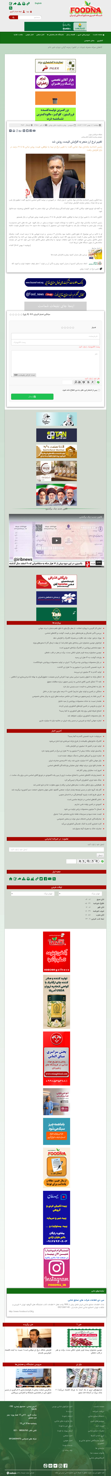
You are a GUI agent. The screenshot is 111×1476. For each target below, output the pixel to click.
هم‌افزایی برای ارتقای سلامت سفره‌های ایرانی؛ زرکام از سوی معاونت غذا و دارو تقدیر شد (67, 785)
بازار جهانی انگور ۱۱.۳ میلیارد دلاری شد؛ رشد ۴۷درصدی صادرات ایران (75, 760)
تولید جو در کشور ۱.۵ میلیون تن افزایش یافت (83, 746)
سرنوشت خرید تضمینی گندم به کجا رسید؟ (84, 736)
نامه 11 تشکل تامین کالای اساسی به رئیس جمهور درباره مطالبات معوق (74, 681)
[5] (73, 327)
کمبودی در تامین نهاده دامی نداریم (88, 804)
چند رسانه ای (67, 1450)
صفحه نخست (98, 1406)
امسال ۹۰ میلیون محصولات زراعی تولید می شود (82, 809)
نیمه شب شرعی (97, 918)
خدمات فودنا (67, 1445)
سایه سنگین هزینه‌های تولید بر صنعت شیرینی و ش (80, 47)
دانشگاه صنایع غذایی (96, 1416)
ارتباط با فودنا (67, 1416)
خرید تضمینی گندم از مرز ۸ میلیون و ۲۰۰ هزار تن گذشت (79, 667)
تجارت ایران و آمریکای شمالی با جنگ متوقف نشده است (79, 755)
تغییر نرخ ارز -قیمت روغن (89, 268)
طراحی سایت (29, 1473)
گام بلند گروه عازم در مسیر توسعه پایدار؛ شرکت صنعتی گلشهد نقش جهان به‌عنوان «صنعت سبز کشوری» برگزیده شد (56, 789)
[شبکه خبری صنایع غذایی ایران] (85, 9)
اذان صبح (100, 899)
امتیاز (94, 327)
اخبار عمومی (67, 1440)
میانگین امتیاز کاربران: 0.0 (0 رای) (36, 314)
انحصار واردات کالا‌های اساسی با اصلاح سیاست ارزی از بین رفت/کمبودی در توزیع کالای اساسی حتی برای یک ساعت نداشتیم (55, 775)
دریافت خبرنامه (98, 1411)
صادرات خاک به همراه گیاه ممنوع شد (86, 828)
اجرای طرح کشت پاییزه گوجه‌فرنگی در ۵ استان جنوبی (80, 794)
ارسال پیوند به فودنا (64, 1430)
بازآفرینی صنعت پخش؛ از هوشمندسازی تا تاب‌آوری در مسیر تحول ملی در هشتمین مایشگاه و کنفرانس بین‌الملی (28, 1391)
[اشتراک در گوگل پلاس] (20, 129)
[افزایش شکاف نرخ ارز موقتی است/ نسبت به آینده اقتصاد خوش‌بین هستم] (28, 1338)
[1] (62, 327)
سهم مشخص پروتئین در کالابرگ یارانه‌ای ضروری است (80, 647)
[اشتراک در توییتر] (27, 129)
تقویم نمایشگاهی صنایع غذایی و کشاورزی (91, 1442)
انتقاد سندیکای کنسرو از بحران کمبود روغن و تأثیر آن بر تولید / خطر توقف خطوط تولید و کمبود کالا (49, 263)
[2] (65, 327)
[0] (10, 314)
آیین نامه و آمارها (97, 1435)
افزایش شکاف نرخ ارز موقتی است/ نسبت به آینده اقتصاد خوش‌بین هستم (28, 1351)
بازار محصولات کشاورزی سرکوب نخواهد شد (84, 715)
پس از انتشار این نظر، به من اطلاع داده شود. (79, 390)
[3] (67, 327)
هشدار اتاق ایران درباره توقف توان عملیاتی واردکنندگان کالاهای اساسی (74, 765)
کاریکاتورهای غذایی (96, 1458)
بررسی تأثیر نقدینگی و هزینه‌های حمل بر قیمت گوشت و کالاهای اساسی (73, 633)
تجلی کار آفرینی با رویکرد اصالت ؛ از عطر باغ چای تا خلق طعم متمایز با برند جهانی (69, 628)
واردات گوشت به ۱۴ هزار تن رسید (88, 657)
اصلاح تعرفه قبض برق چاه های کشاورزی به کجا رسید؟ (80, 711)
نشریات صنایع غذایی (96, 1430)
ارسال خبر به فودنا (65, 1426)
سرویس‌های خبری (97, 1421)
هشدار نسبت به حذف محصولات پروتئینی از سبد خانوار (79, 701)
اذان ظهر (100, 907)
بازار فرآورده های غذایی (63, 1421)
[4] (70, 327)
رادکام (19, 1473)
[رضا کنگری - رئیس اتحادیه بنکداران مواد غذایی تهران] (55, 175)
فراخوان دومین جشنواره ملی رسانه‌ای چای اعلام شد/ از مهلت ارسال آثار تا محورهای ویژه (67, 643)
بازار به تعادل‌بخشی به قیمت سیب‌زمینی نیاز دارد (82, 686)
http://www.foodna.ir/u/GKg (21, 1311)
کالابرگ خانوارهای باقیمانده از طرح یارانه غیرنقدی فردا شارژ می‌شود (75, 741)
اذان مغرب (100, 914)
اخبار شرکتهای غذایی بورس (62, 1406)
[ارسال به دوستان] (34, 129)
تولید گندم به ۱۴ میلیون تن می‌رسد (87, 672)
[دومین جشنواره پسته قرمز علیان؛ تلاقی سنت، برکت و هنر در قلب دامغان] (79, 1338)
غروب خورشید (98, 911)
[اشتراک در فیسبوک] (30, 129)
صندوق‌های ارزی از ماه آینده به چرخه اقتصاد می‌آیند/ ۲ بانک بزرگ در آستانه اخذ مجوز (79, 1391)
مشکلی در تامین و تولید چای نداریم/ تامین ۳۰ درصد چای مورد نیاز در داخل (72, 691)
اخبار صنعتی (67, 1435)
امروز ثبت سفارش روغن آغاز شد (88, 770)
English (38, 3)
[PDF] (17, 129)
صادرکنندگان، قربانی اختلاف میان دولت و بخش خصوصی (79, 819)
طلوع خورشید (98, 903)
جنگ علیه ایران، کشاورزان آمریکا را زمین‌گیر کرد (83, 780)
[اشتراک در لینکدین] (23, 129)
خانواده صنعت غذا (97, 1453)
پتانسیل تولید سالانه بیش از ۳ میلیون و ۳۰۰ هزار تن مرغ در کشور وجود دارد (71, 751)
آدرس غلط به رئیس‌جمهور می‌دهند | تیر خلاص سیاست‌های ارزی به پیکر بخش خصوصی (66, 696)
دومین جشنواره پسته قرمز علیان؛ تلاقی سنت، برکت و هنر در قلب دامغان (73, 652)
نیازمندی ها (99, 1448)
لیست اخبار (100, 1426)
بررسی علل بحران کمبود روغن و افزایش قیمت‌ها (69, 254)
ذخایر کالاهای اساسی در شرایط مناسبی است (84, 799)
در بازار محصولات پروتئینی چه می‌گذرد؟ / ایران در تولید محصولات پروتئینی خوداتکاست (67, 662)
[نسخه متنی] (13, 129)
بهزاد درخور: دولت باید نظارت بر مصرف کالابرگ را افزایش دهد (77, 638)
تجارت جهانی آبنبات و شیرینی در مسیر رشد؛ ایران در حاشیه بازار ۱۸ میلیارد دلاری (70, 720)
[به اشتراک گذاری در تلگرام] (10, 129)
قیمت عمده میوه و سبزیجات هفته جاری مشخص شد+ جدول (77, 814)
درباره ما (69, 1411)
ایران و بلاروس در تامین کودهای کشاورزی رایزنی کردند (80, 706)
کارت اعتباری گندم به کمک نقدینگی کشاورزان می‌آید (81, 823)
